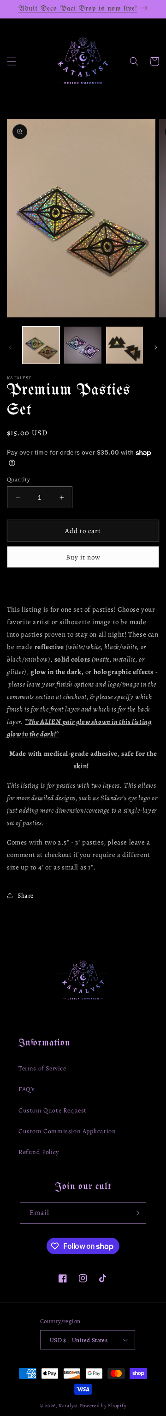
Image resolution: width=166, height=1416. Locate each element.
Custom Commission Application (67, 1131)
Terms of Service (42, 1068)
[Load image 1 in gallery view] (41, 345)
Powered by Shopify (103, 1405)
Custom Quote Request (52, 1110)
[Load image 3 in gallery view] (124, 345)
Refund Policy (38, 1152)
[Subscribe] (135, 1213)
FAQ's (26, 1089)
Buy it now (83, 557)
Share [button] (26, 895)
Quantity (18, 479)
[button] (11, 61)
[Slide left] (10, 347)
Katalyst (68, 1405)
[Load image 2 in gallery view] (82, 345)
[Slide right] (156, 347)
